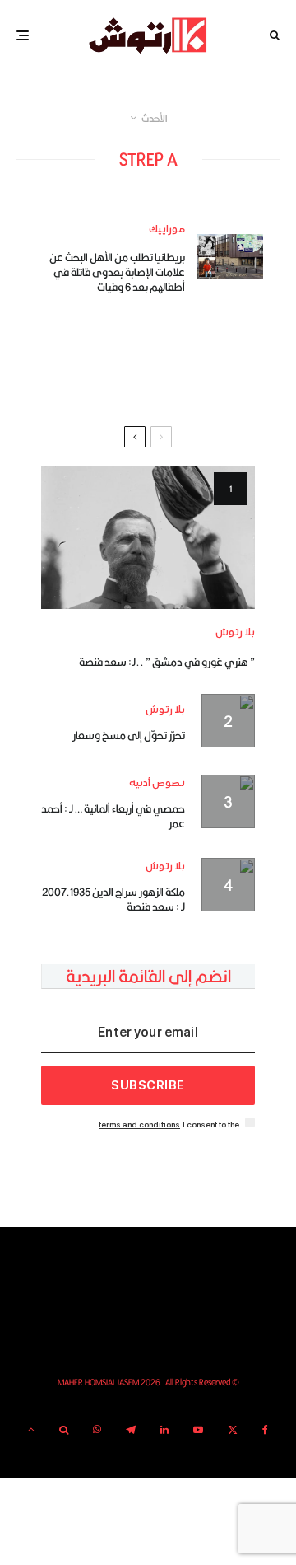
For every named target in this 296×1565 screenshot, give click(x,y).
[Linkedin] (164, 1430)
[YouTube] (198, 1430)
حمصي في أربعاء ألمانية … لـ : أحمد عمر (113, 816)
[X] (232, 1430)
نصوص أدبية (157, 783)
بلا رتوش (235, 632)
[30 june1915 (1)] (148, 537)
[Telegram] (130, 1430)
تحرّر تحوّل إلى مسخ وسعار (128, 735)
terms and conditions (139, 1124)
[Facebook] (265, 1430)
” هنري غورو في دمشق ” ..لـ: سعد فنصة (167, 661)
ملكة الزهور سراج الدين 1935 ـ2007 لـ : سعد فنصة (113, 899)
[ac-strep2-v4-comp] (230, 256)
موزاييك (167, 229)
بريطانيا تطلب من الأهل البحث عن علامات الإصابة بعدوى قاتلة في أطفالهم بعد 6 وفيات (117, 272)
